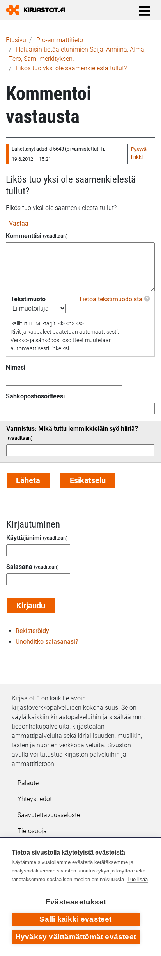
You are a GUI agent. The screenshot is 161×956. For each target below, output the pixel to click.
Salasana (19, 566)
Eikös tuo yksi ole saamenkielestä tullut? (71, 68)
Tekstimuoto (28, 299)
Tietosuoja (32, 831)
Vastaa (18, 223)
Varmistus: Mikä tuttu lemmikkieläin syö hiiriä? (72, 428)
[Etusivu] (38, 10)
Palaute (28, 783)
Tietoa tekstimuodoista (110, 299)
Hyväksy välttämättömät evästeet (75, 937)
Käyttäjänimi (23, 538)
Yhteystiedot (35, 799)
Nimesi (15, 367)
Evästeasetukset (75, 902)
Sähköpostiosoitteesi (35, 396)
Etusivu (16, 40)
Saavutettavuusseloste (49, 815)
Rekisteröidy (32, 630)
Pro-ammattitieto (59, 40)
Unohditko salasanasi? (47, 641)
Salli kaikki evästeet (75, 919)
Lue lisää (137, 879)
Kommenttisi (23, 236)
